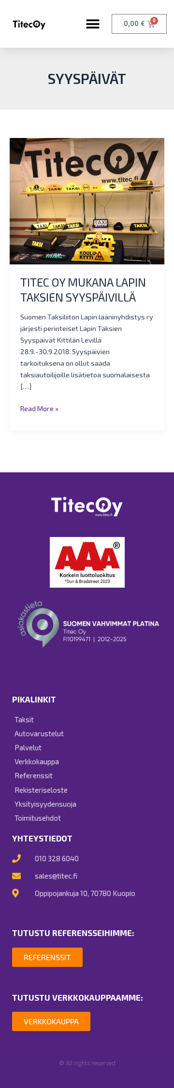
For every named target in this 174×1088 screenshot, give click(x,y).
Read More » (39, 407)
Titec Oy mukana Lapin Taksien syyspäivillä (83, 289)
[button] (92, 24)
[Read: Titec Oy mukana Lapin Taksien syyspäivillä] (87, 200)
